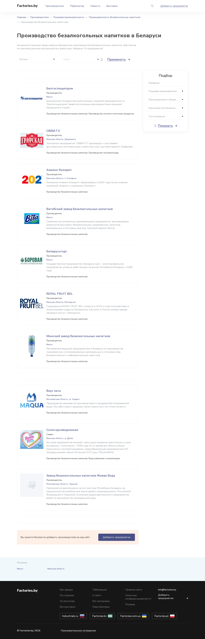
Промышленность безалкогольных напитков (114, 17)
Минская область (56, 568)
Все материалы (101, 601)
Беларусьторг (56, 251)
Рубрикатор (77, 6)
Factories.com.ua (130, 616)
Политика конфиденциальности (138, 597)
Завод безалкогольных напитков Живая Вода (80, 476)
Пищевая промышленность (68, 17)
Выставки (112, 6)
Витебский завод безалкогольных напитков (79, 209)
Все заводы (66, 589)
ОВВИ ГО (53, 131)
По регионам (67, 601)
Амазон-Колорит (59, 170)
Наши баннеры (101, 606)
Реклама (130, 604)
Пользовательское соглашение (78, 630)
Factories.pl (161, 616)
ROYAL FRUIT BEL (59, 294)
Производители (54, 6)
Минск (20, 568)
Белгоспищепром (59, 88)
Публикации (99, 589)
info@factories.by (167, 589)
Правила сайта (133, 589)
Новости (95, 6)
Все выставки (67, 606)
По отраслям (67, 595)
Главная (21, 17)
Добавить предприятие (174, 6)
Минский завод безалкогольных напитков (78, 336)
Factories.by (27, 5)
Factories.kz (99, 616)
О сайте (96, 595)
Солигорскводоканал (62, 430)
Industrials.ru (70, 616)
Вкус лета (53, 391)
